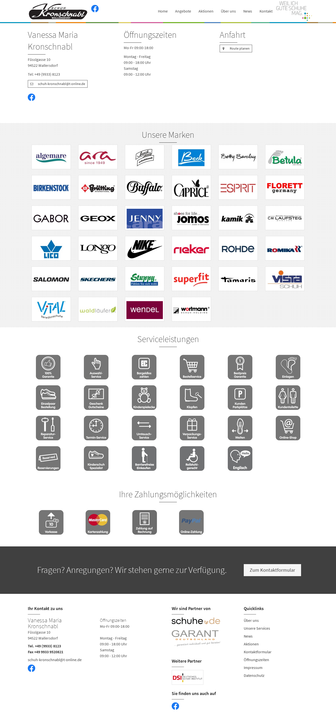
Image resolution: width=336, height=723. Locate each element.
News (247, 11)
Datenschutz (254, 675)
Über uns (228, 11)
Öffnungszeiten (256, 659)
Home (163, 11)
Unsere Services (257, 628)
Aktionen (206, 11)
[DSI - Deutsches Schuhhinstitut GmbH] (187, 677)
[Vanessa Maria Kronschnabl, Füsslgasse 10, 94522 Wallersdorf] (96, 650)
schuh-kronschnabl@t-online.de (61, 84)
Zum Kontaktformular (272, 570)
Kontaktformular (258, 651)
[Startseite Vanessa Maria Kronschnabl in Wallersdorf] (58, 11)
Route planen (240, 48)
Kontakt (266, 11)
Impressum (253, 667)
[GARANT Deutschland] (204, 638)
